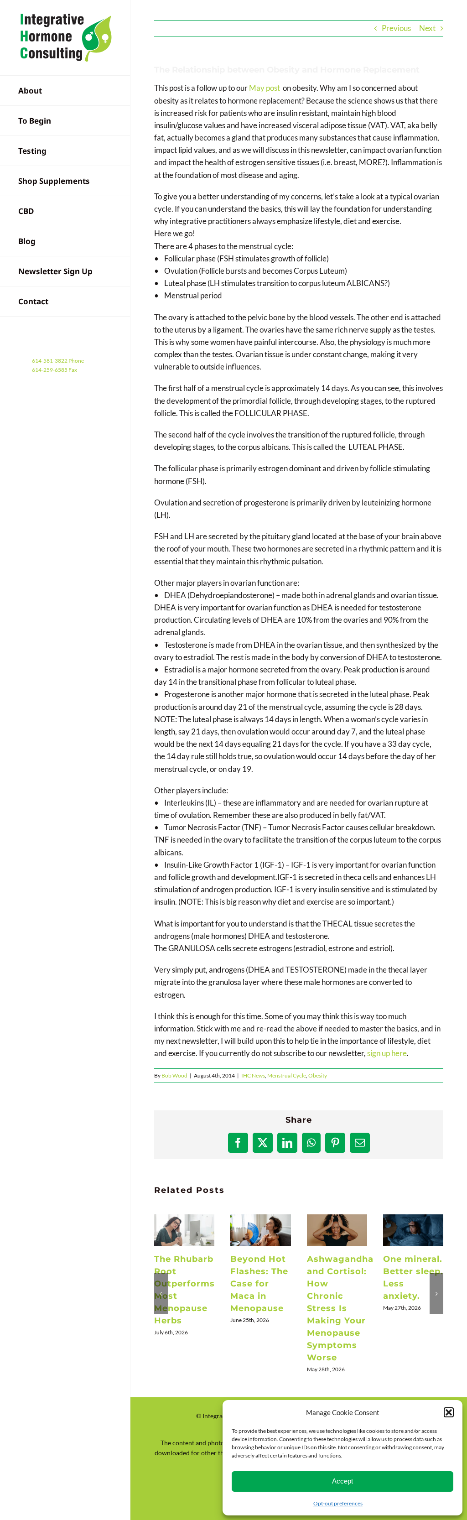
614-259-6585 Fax (54, 369)
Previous (396, 28)
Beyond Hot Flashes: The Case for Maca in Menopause (261, 1230)
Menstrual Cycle (286, 1075)
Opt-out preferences (338, 1503)
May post (264, 88)
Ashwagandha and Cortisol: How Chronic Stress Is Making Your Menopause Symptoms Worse (337, 1230)
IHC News (253, 1075)
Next (427, 28)
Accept (342, 1481)
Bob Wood (174, 1075)
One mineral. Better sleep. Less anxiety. (413, 1230)
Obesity (317, 1075)
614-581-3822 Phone (58, 360)
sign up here (387, 1053)
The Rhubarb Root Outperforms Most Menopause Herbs (184, 1230)
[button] (448, 1412)
